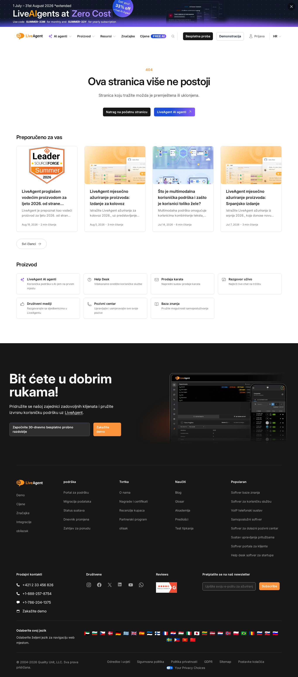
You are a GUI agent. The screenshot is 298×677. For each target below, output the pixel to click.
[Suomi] (157, 633)
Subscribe (269, 586)
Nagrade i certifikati (133, 501)
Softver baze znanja (245, 492)
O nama (124, 492)
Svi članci (29, 244)
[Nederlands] (220, 633)
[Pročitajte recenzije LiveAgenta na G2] (166, 587)
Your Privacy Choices (190, 668)
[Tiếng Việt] (185, 640)
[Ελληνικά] (126, 633)
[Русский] (259, 633)
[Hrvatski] (173, 633)
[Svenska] (169, 640)
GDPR (208, 661)
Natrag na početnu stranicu (126, 112)
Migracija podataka (77, 501)
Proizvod (84, 36)
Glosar (179, 501)
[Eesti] (149, 633)
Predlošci (181, 519)
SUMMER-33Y (77, 21)
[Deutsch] (118, 633)
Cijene (20, 504)
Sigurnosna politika (150, 661)
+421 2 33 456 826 (37, 585)
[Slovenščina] (275, 633)
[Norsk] (228, 633)
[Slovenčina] (267, 633)
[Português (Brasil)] (244, 633)
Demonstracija (230, 36)
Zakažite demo (102, 429)
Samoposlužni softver (246, 519)
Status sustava (74, 510)
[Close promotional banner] (291, 6)
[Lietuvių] (204, 633)
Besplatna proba (198, 36)
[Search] (176, 36)
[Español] (141, 633)
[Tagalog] (177, 640)
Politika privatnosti (184, 661)
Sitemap (225, 661)
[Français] (165, 633)
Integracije (23, 522)
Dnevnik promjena (76, 519)
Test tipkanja (184, 528)
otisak (123, 528)
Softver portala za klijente (249, 546)
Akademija (182, 510)
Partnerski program (133, 519)
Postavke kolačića (251, 661)
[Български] (94, 633)
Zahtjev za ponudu (76, 528)
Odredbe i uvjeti (118, 661)
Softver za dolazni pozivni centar (254, 528)
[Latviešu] (212, 633)
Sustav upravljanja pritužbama (252, 537)
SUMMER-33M (35, 21)
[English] (134, 633)
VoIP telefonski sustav (246, 510)
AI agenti (60, 36)
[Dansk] (110, 633)
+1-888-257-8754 (36, 593)
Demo (20, 495)
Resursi (106, 36)
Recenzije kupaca (132, 510)
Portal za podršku (76, 492)
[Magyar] (181, 633)
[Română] (251, 633)
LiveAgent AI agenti (171, 112)
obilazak (22, 531)
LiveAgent (74, 412)
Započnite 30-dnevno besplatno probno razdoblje (43, 429)
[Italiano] (189, 633)
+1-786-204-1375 (36, 602)
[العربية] (86, 633)
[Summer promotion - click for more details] (149, 13)
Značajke (22, 513)
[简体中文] (192, 640)
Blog (178, 492)
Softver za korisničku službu (251, 501)
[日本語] (196, 633)
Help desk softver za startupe (252, 555)
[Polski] (236, 633)
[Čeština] (102, 633)
